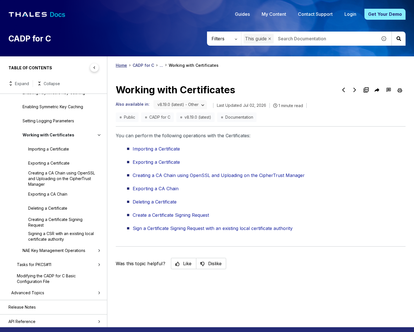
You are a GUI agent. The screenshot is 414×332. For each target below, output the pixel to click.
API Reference (21, 321)
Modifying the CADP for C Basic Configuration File (46, 278)
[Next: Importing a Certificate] (354, 90)
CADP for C (143, 65)
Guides (242, 14)
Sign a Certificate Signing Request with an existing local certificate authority (213, 228)
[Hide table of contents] (94, 67)
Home (121, 65)
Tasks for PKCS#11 (34, 264)
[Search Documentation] (398, 39)
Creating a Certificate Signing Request (55, 222)
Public (129, 117)
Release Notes (22, 307)
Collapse (52, 83)
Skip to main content (25, 6)
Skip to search (69, 6)
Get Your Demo (385, 14)
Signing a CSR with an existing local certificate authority (61, 236)
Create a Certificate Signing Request (171, 215)
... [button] (161, 65)
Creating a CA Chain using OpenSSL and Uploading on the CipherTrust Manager (61, 179)
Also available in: (133, 104)
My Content (274, 14)
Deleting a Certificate (47, 208)
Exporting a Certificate (49, 163)
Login (350, 14)
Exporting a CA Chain (47, 194)
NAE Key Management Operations (54, 250)
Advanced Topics (27, 292)
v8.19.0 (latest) (197, 117)
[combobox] (309, 39)
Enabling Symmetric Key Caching (53, 106)
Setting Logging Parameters (48, 120)
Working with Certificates (48, 134)
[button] (270, 39)
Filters (218, 38)
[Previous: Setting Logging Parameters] (343, 90)
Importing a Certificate (48, 149)
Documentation (239, 117)
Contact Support (315, 14)
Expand (22, 83)
